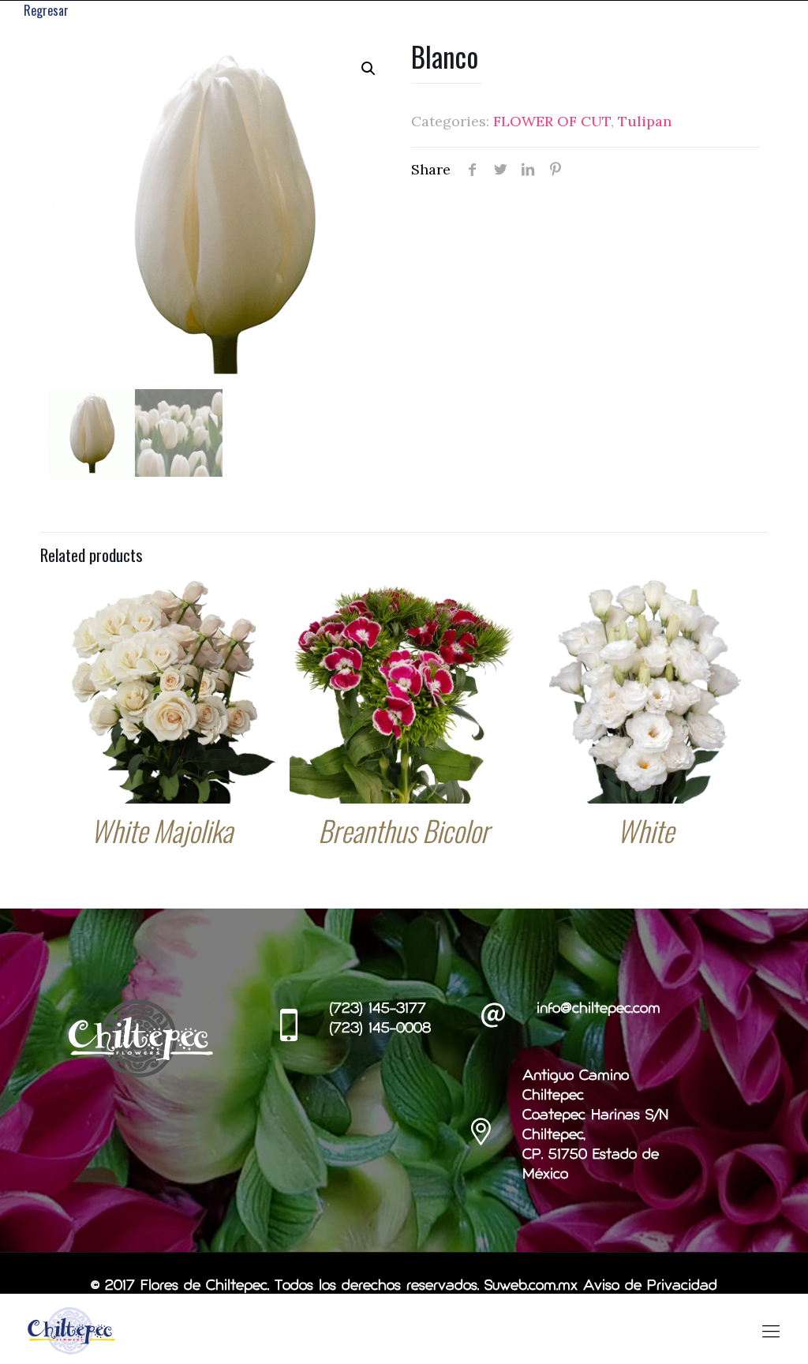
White (645, 830)
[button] (368, 68)
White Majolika (162, 830)
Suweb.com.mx (531, 1286)
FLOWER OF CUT (552, 121)
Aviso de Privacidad (650, 1286)
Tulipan (644, 121)
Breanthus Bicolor (403, 830)
